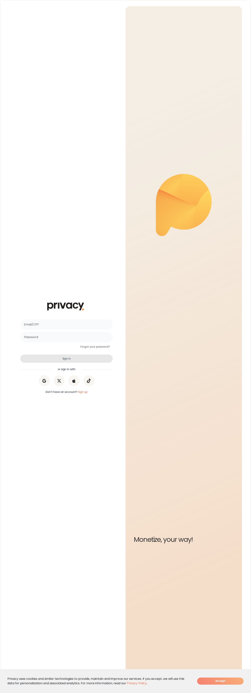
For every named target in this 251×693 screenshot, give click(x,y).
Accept (220, 681)
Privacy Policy (137, 683)
